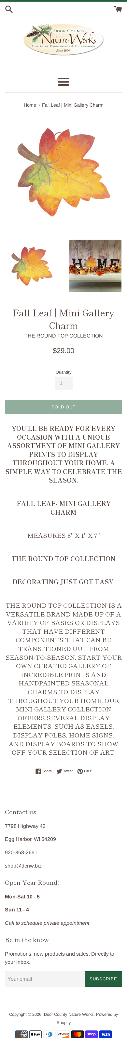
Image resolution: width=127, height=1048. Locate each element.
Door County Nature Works (68, 1014)
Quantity (63, 372)
